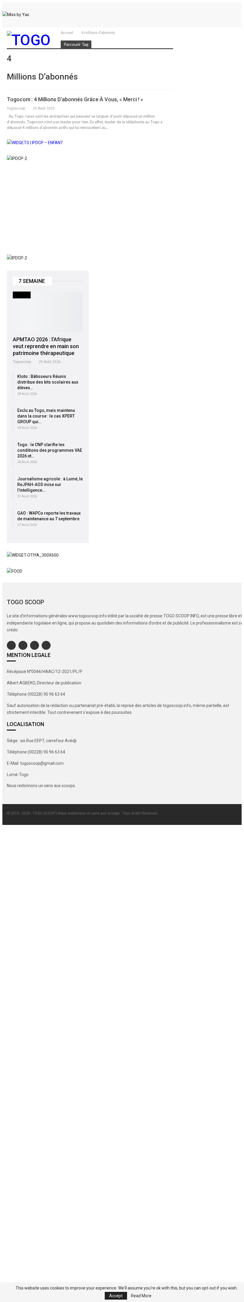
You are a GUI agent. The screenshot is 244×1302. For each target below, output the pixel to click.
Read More (141, 1296)
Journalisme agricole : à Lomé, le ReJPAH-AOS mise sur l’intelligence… (50, 484)
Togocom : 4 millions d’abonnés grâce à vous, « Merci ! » (75, 99)
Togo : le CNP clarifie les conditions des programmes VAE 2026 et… (49, 450)
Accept (116, 1295)
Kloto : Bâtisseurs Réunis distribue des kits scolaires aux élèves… (47, 382)
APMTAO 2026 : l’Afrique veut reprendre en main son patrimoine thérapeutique (46, 346)
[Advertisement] (48, 208)
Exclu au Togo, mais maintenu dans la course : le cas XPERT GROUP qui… (46, 416)
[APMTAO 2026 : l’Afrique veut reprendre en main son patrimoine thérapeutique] (48, 312)
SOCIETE (22, 295)
